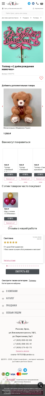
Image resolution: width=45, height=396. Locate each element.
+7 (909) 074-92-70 (22, 347)
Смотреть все (22, 271)
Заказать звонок (22, 351)
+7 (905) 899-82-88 (22, 340)
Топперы (32, 280)
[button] (7, 265)
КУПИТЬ (10, 175)
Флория (10, 379)
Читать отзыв (9, 260)
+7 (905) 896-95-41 (22, 344)
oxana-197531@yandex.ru (22, 354)
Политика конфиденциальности (31, 393)
